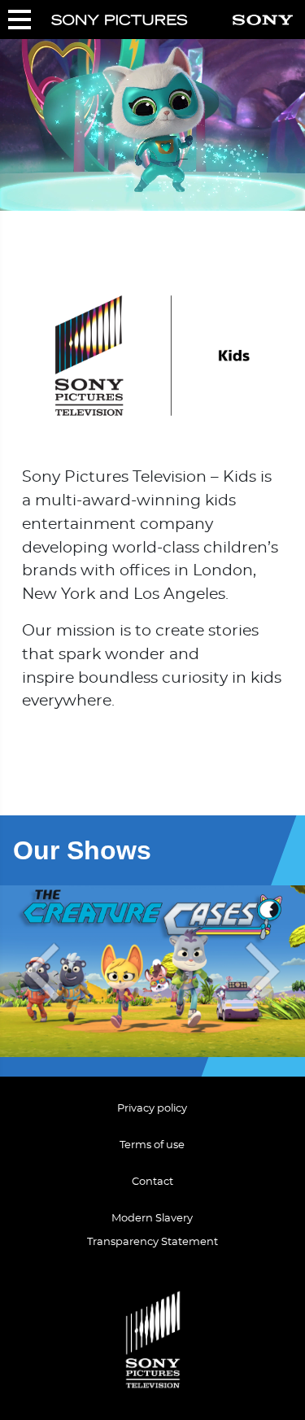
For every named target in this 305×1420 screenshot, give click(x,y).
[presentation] (39, 971)
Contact (152, 1182)
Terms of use (152, 1145)
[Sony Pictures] (119, 20)
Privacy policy (152, 1108)
